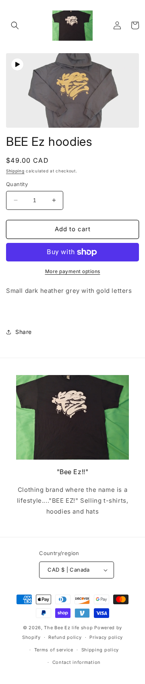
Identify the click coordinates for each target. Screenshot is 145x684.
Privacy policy (106, 637)
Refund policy (64, 637)
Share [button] (23, 331)
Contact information (76, 662)
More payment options (72, 271)
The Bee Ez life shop (69, 627)
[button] (15, 25)
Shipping (15, 170)
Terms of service (53, 650)
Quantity (17, 184)
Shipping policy (100, 650)
